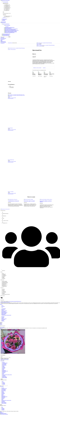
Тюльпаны (3, 375)
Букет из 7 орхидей (10, 191)
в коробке (3, 383)
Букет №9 (38, 43)
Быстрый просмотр (10, 98)
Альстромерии (4, 363)
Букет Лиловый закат (11, 159)
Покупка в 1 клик (6, 358)
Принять (1, 328)
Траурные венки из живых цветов (7, 374)
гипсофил (3, 382)
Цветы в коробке (4, 377)
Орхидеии (3, 372)
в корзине (3, 384)
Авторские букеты (4, 388)
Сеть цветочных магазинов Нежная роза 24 (15, 301)
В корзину (2, 358)
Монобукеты (12, 27)
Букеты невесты (13, 29)
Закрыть (1, 304)
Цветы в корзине (14, 31)
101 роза (7, 26)
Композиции (12, 32)
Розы (9, 25)
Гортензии (3, 393)
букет (2, 407)
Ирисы (3, 368)
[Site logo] (5, 0)
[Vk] (2, 298)
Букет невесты (4, 390)
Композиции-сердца (15, 30)
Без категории (4, 364)
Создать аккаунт (2, 327)
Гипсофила (3, 367)
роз (2, 381)
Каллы (3, 369)
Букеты (3, 391)
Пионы (3, 373)
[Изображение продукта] (16, 95)
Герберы (3, 366)
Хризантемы (4, 376)
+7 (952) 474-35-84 (3, 21)
